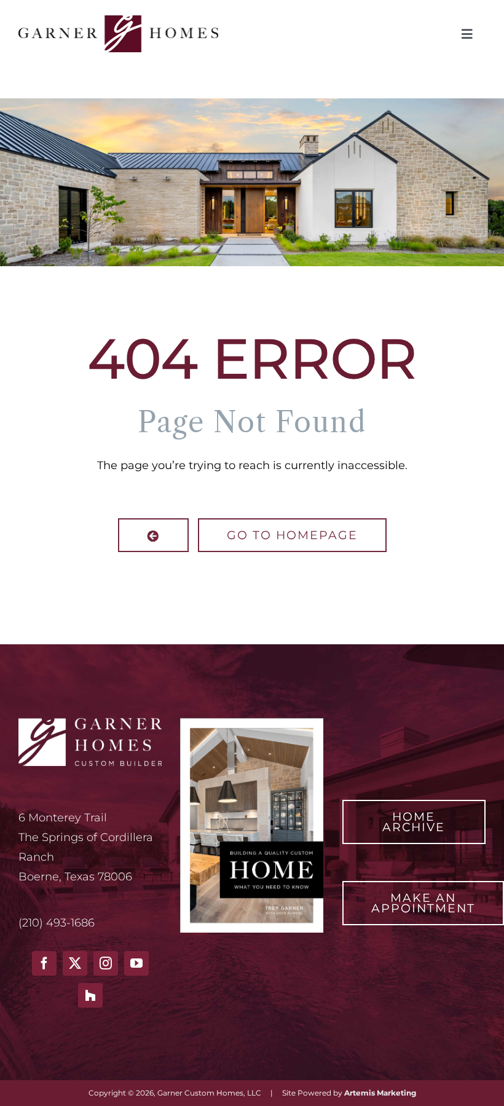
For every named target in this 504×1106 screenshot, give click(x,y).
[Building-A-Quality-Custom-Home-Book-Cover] (251, 723)
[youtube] (136, 963)
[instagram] (105, 963)
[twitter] (75, 963)
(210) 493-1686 (56, 923)
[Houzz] (90, 995)
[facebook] (44, 963)
